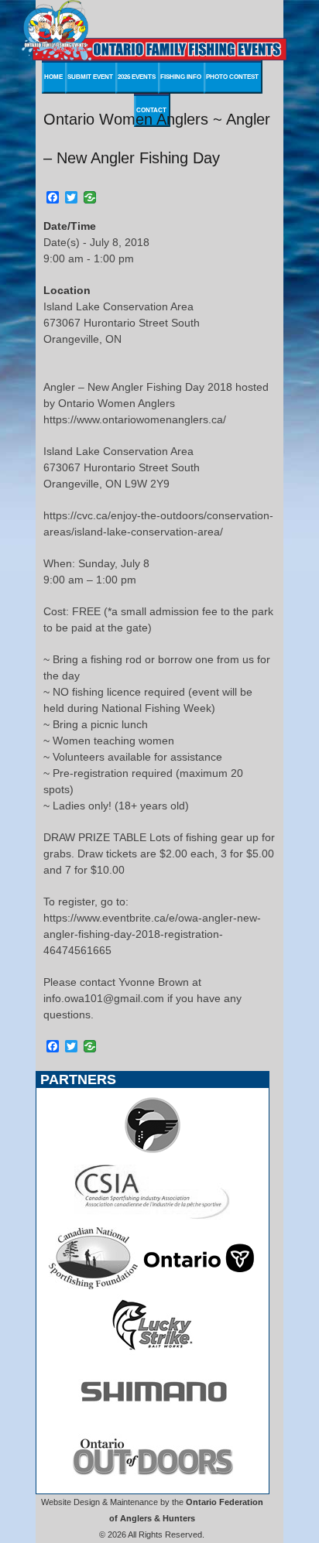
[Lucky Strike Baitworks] (152, 1352)
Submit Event (90, 77)
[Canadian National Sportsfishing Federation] (93, 1285)
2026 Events (137, 77)
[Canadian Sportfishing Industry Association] (152, 1219)
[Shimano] (152, 1418)
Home (53, 77)
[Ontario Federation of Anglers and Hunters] (152, 1152)
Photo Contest (232, 77)
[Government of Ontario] (199, 1285)
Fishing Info (180, 77)
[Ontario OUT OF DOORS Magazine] (152, 1485)
